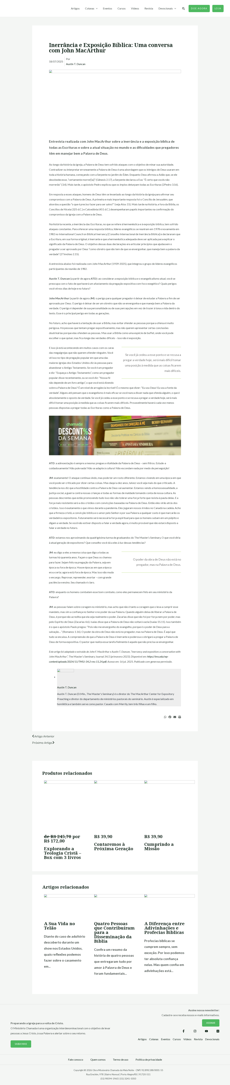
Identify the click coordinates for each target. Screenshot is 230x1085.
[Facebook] (183, 1031)
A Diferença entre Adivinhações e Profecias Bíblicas (164, 927)
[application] (96, 8)
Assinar (210, 1023)
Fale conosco (75, 1059)
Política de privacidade (149, 1059)
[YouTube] (206, 1031)
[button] (165, 717)
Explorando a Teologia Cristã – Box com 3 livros (62, 852)
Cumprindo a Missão (159, 846)
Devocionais (165, 8)
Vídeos (135, 8)
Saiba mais (21, 1044)
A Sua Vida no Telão (59, 925)
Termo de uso (120, 1059)
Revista (148, 8)
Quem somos (98, 1059)
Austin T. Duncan (75, 64)
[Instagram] (194, 1031)
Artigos (75, 8)
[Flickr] (217, 1031)
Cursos (122, 8)
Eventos (107, 8)
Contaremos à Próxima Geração (113, 846)
